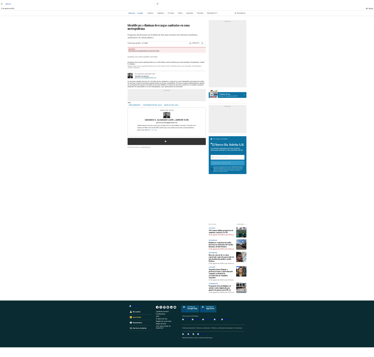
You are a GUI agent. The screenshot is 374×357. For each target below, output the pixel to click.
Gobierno (150, 13)
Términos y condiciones (203, 328)
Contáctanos (160, 314)
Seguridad (189, 13)
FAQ (157, 316)
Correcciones (238, 328)
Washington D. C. (212, 13)
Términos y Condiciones (218, 167)
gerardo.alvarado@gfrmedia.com (145, 78)
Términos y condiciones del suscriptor (222, 328)
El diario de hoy (161, 319)
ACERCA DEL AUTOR (166, 110)
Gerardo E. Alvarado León (159, 120)
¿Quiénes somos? (162, 311)
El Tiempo (171, 13)
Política (180, 13)
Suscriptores (241, 13)
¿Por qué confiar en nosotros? (163, 327)
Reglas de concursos (163, 321)
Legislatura (160, 13)
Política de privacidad (188, 328)
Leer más (154, 130)
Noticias (132, 13)
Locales (140, 13)
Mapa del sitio (161, 324)
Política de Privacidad (237, 166)
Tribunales (200, 13)
